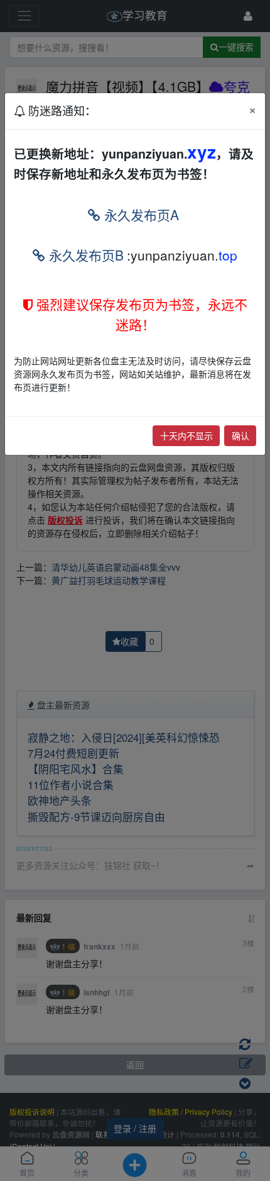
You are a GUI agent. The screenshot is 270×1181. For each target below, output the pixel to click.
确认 (240, 435)
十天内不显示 (186, 435)
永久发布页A (139, 214)
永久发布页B (84, 254)
